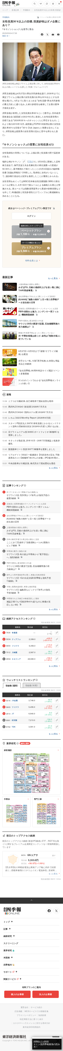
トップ (5, 10)
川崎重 (14, 652)
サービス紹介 (36, 1007)
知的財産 (42, 1015)
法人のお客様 (45, 994)
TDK (14, 726)
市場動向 (26, 10)
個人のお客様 (17, 994)
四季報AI (8, 964)
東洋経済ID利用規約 (31, 1027)
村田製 (14, 720)
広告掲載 (18, 1011)
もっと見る (53, 278)
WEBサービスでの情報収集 (36, 1011)
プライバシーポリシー (26, 1015)
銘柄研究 (8, 936)
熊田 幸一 (6, 35)
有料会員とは (31, 260)
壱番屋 (14, 632)
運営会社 (24, 1007)
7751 (30, 161)
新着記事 (15, 10)
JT (13, 713)
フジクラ (15, 645)
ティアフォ (16, 639)
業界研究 (8, 950)
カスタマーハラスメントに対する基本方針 (31, 1023)
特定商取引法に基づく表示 (31, 1019)
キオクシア (16, 659)
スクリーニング (11, 943)
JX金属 (15, 700)
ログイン (31, 215)
